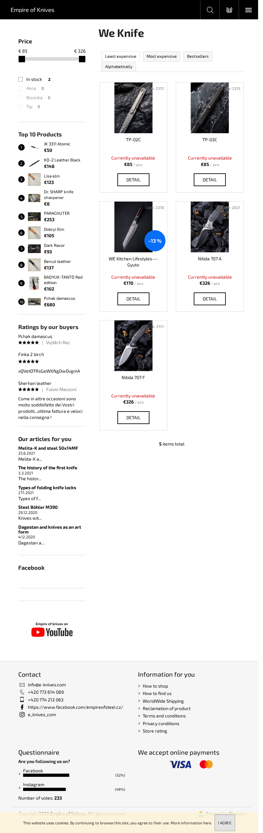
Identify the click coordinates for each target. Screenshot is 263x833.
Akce (35, 88)
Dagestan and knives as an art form (49, 529)
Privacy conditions (161, 723)
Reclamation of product (167, 708)
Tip (33, 106)
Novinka (38, 97)
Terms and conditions (164, 715)
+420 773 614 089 (46, 692)
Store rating (155, 730)
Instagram (33, 784)
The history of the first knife (47, 467)
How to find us (157, 693)
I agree (225, 822)
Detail (133, 179)
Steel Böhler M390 (38, 507)
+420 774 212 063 (46, 699)
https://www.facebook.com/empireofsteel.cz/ (75, 707)
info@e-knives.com (47, 684)
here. (207, 822)
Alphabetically (118, 66)
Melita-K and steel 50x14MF (48, 448)
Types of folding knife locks (47, 487)
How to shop (155, 686)
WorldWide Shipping (163, 701)
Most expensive (162, 56)
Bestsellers (198, 56)
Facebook (33, 770)
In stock (38, 79)
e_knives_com (42, 714)
